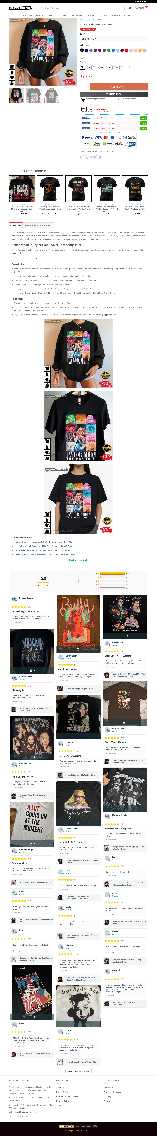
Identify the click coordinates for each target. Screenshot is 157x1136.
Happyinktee (17, 253)
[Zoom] (11, 83)
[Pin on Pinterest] (95, 157)
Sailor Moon (107, 151)
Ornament (116, 15)
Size (82, 62)
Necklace (128, 15)
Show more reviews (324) (78, 1071)
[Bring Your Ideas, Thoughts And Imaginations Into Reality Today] (20, 8)
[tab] (16, 225)
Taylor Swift (116, 151)
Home (82, 20)
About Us (60, 1087)
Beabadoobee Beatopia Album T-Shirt (81, 1062)
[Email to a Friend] (91, 157)
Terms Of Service (63, 1105)
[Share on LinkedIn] (100, 157)
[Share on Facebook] (82, 157)
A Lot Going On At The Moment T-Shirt (35, 882)
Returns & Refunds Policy (67, 1096)
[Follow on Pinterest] (145, 1)
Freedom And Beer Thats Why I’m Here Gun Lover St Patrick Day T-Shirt (106, 209)
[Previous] (13, 52)
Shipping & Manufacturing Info (38, 225)
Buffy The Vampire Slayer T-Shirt (79, 689)
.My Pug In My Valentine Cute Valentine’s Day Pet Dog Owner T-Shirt (78, 209)
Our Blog (107, 1096)
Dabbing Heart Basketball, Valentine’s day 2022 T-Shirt (50, 208)
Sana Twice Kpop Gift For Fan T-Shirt (81, 775)
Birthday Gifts (77, 15)
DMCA (107, 1101)
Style (82, 34)
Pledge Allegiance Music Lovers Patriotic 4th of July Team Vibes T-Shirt (43, 542)
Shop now (28, 15)
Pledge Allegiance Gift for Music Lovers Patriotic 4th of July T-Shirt (42, 550)
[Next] (73, 52)
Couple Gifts (94, 15)
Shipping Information (112, 1092)
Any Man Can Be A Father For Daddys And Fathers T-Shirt (135, 208)
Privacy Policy (62, 1092)
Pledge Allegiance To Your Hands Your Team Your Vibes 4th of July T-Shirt (44, 554)
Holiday (62, 15)
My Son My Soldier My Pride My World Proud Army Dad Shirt (22, 209)
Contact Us (108, 1087)
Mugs (105, 15)
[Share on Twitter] (87, 157)
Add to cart (119, 86)
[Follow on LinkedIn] (147, 1)
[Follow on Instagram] (138, 1)
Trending (39, 15)
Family (51, 15)
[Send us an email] (142, 1)
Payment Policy (62, 1101)
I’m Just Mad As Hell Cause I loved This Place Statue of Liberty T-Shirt (43, 546)
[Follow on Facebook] (135, 1)
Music (106, 20)
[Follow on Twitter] (140, 1)
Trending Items (94, 20)
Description (15, 225)
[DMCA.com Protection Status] (66, 1126)
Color (82, 45)
